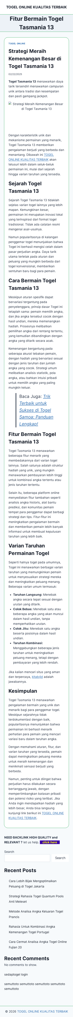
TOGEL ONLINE (17, 43)
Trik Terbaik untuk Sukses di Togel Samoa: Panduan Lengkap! (36, 410)
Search (9, 852)
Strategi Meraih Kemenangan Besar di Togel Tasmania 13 (35, 58)
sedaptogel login (16, 974)
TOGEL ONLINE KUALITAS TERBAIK (42, 1011)
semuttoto (11, 984)
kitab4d (37, 677)
